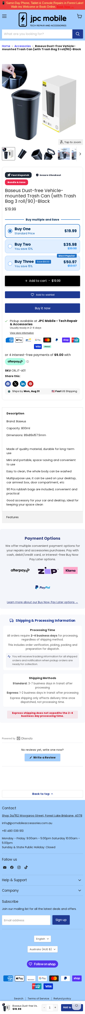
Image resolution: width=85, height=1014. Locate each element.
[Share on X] (15, 384)
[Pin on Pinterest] (30, 384)
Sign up (61, 920)
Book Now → (65, 6)
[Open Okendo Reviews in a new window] (17, 738)
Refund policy (62, 998)
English (40, 939)
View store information (22, 333)
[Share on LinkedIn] (23, 384)
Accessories (22, 46)
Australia (41, 949)
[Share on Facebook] (8, 384)
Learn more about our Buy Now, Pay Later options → (42, 602)
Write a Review (46, 758)
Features (12, 517)
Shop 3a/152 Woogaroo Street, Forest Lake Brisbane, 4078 (42, 816)
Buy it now (42, 308)
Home (6, 46)
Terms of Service (38, 998)
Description (15, 413)
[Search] (77, 34)
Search (18, 998)
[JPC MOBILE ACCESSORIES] (42, 19)
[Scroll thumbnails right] (79, 154)
